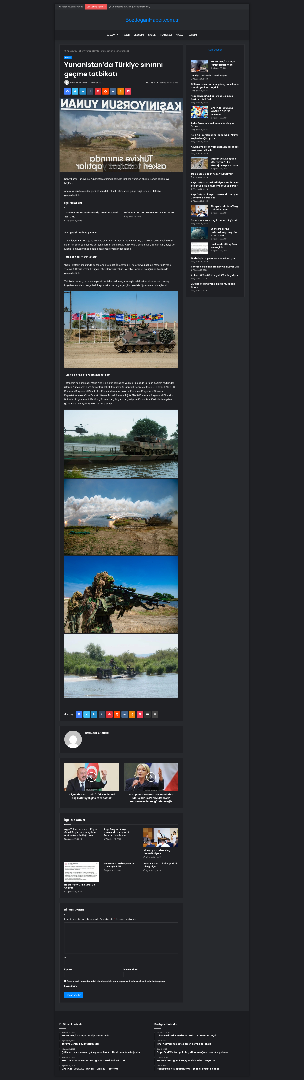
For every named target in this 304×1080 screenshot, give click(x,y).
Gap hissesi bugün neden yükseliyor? (212, 173)
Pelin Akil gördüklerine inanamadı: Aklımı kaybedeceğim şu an (214, 136)
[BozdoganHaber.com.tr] (152, 20)
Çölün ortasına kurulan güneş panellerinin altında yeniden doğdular (142, 6)
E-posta (69, 969)
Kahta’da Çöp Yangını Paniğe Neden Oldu (223, 63)
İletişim (192, 35)
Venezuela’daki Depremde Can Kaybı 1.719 (119, 865)
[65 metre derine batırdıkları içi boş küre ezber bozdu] (199, 233)
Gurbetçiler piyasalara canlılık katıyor (213, 258)
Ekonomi (139, 35)
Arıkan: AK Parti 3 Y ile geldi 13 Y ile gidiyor (160, 865)
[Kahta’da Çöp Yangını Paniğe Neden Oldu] (199, 66)
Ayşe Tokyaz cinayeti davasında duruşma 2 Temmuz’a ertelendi (116, 832)
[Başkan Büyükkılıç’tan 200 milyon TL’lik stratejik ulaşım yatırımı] (199, 163)
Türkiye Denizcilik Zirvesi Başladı (209, 75)
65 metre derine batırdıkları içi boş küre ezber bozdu (224, 232)
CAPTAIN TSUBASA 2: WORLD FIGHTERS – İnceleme (222, 111)
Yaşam (180, 35)
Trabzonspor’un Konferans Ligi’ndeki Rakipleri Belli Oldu (212, 97)
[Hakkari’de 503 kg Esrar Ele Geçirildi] (81, 872)
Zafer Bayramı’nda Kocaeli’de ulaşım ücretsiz (150, 212)
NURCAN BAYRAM (78, 82)
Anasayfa (112, 35)
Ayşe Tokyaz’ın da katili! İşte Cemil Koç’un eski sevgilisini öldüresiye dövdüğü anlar (80, 832)
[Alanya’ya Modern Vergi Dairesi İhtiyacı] (160, 837)
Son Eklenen (215, 49)
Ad (66, 957)
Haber (126, 35)
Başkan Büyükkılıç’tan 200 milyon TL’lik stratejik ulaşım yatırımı (224, 162)
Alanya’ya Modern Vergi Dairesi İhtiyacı (157, 852)
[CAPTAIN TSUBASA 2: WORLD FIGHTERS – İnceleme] (199, 112)
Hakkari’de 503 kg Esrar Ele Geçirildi (79, 886)
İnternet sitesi (131, 969)
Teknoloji (166, 35)
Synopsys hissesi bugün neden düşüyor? (214, 220)
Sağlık (152, 35)
